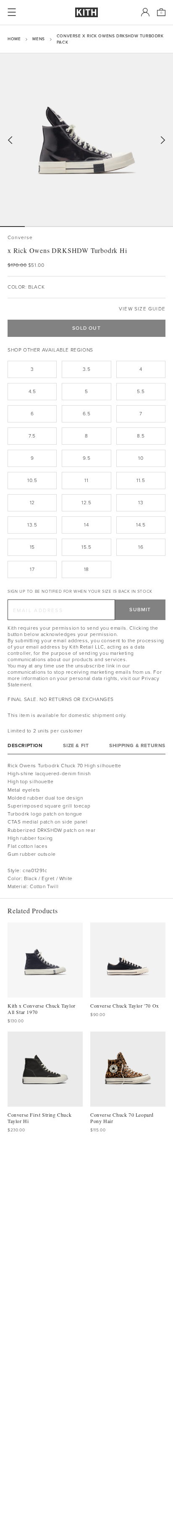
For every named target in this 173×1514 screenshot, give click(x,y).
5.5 (141, 391)
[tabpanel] (86, 826)
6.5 (87, 413)
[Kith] (86, 12)
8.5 (141, 436)
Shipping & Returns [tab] (137, 746)
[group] (86, 139)
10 (140, 458)
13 (140, 502)
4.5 (32, 391)
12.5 (86, 502)
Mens (38, 39)
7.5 (32, 436)
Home (14, 39)
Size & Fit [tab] (76, 746)
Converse (20, 238)
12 (32, 502)
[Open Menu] (12, 12)
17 (32, 569)
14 (86, 525)
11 (86, 480)
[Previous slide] (10, 140)
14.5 (140, 525)
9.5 (87, 458)
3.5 (87, 369)
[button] (37, 226)
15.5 (86, 547)
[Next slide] (163, 140)
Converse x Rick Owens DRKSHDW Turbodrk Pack (110, 39)
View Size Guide (142, 309)
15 (32, 547)
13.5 (32, 525)
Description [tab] (25, 746)
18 (86, 569)
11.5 (140, 480)
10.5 (32, 480)
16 (140, 547)
